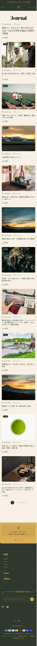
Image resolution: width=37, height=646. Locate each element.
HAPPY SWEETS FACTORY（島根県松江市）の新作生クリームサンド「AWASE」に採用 (18, 490)
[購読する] (30, 590)
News (5, 291)
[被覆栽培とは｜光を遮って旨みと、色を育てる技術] (18, 345)
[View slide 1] (15, 540)
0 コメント (18, 24)
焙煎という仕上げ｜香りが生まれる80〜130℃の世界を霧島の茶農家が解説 (18, 31)
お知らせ (6, 127)
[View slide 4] (22, 540)
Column (5, 44)
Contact (6, 567)
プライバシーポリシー (15, 626)
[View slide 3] (19, 540)
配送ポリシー (28, 626)
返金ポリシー (7, 626)
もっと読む (5, 37)
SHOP (5, 561)
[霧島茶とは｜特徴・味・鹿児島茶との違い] (18, 387)
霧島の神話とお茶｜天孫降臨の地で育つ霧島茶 (18, 239)
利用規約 (23, 626)
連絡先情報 (12, 628)
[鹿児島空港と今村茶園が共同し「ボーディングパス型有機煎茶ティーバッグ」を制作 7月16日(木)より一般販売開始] (18, 301)
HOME (6, 558)
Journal (6, 564)
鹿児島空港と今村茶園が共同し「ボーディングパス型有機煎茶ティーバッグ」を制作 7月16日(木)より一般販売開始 (18, 322)
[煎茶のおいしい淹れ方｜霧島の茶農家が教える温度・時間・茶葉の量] (18, 427)
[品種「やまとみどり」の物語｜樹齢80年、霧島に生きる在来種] (18, 96)
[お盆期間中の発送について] (18, 138)
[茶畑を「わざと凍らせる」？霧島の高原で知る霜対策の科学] (18, 260)
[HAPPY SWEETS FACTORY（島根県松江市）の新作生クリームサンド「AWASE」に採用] (18, 469)
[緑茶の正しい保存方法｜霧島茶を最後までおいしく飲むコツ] (18, 178)
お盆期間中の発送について (11, 157)
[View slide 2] (17, 540)
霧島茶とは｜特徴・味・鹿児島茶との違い (17, 406)
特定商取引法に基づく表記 (20, 628)
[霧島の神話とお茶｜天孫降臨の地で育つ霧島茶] (18, 220)
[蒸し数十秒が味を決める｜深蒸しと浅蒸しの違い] (18, 55)
